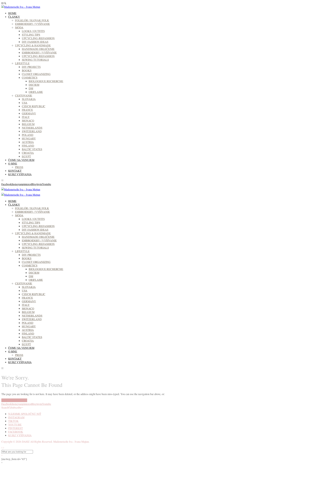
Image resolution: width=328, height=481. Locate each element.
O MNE (12, 163)
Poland (27, 135)
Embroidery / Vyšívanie (32, 24)
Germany (29, 113)
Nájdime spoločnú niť (24, 414)
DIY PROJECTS (31, 67)
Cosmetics (29, 77)
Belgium (28, 124)
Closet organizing (36, 74)
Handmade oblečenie (38, 49)
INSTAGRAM (16, 417)
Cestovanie (23, 95)
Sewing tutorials (35, 59)
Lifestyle (22, 63)
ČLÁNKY (14, 16)
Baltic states (32, 149)
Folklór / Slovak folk (32, 20)
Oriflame (36, 92)
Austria (28, 142)
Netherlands (32, 127)
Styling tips (31, 34)
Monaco (28, 120)
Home (12, 13)
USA (24, 102)
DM (31, 88)
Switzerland (32, 131)
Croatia (28, 152)
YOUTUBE (15, 424)
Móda (19, 27)
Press (19, 167)
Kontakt (15, 170)
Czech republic (33, 106)
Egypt (26, 156)
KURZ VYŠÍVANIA (20, 174)
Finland (28, 145)
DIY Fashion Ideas (35, 41)
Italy (26, 117)
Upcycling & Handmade (33, 45)
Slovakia (29, 99)
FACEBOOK (15, 431)
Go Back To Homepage (14, 400)
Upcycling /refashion (38, 38)
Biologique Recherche (46, 81)
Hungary (29, 138)
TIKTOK (13, 421)
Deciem (34, 84)
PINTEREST (15, 428)
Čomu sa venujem (21, 160)
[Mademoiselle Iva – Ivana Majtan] (20, 7)
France (27, 110)
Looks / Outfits (33, 31)
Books (26, 70)
